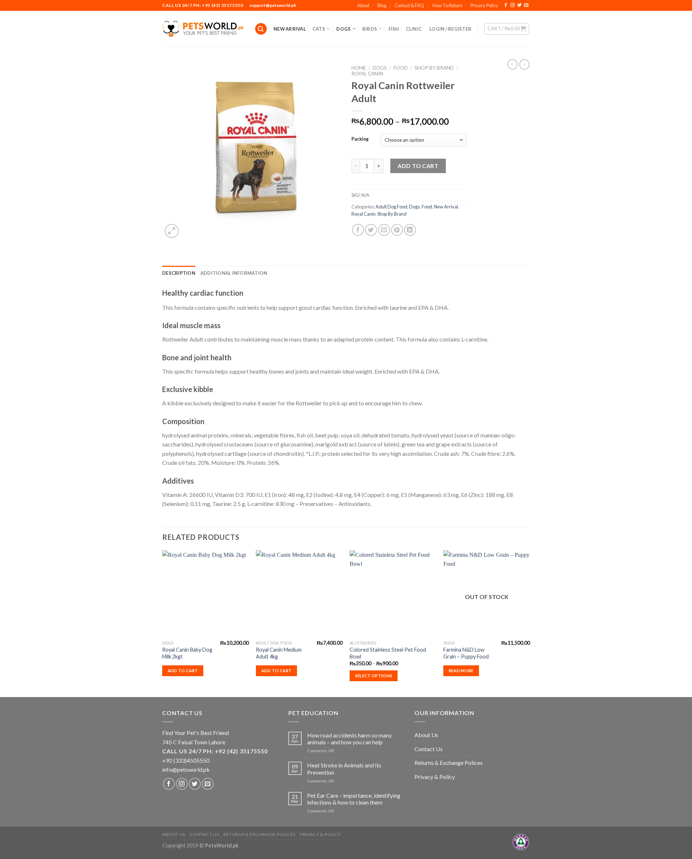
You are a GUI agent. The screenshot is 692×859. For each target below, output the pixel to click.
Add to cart (418, 165)
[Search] (261, 29)
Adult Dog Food (391, 207)
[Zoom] (172, 231)
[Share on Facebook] (358, 230)
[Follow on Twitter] (519, 5)
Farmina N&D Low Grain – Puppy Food (466, 653)
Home (358, 68)
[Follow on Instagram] (512, 5)
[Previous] (162, 623)
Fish (394, 29)
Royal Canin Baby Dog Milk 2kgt (187, 653)
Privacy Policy (484, 5)
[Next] (529, 623)
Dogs (343, 29)
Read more (461, 670)
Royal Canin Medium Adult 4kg (279, 653)
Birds (369, 29)
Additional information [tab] (233, 273)
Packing (360, 139)
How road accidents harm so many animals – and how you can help (349, 738)
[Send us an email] (526, 5)
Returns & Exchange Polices (448, 762)
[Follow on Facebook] (506, 5)
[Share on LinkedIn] (410, 230)
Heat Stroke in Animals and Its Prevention (344, 768)
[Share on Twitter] (371, 230)
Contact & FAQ (409, 5)
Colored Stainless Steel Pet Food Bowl (388, 653)
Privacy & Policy (434, 776)
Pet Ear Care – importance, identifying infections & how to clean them (353, 799)
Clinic (414, 29)
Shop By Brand (434, 68)
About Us (426, 734)
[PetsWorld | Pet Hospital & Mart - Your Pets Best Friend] (203, 28)
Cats (318, 29)
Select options (373, 675)
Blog (381, 5)
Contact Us (428, 748)
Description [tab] (178, 273)
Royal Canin (367, 73)
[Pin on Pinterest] (397, 230)
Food (401, 68)
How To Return (447, 5)
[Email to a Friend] (384, 230)
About (363, 5)
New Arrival (290, 29)
